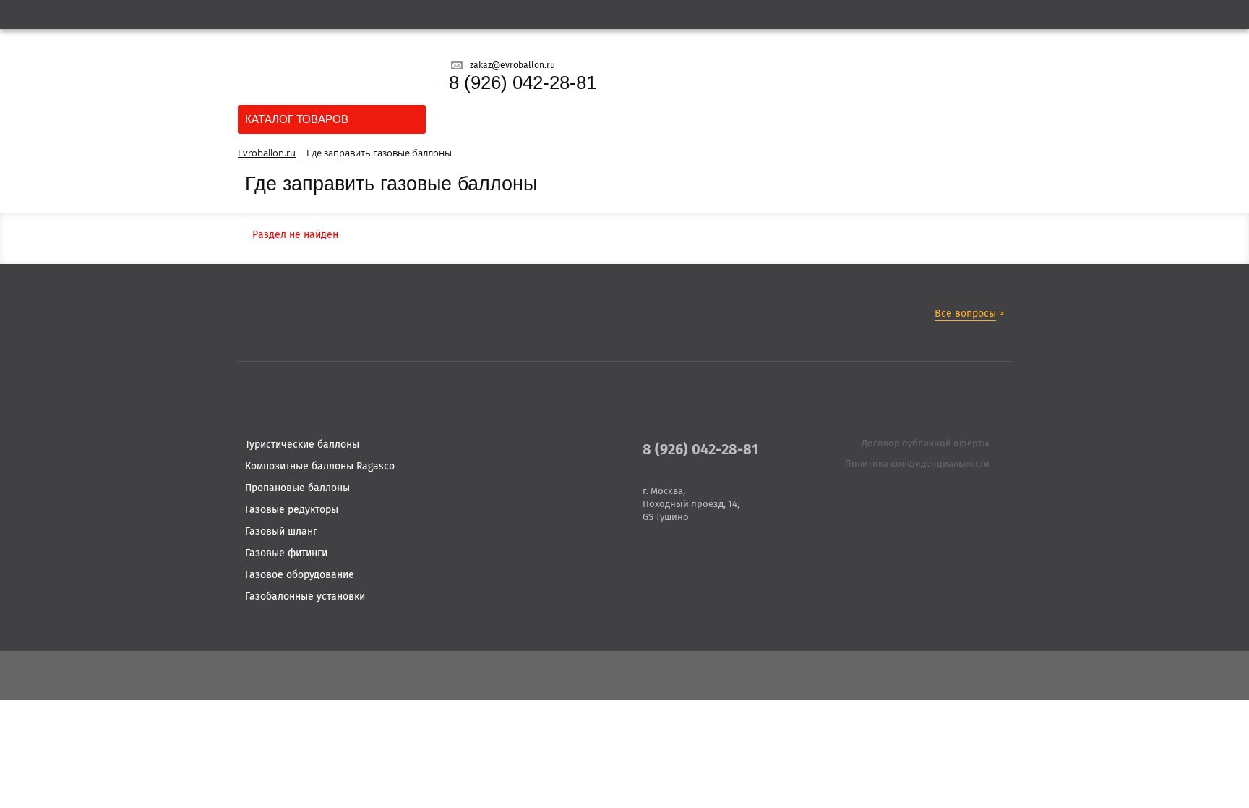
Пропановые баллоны (297, 488)
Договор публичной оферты (926, 443)
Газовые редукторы (291, 510)
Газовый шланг (281, 532)
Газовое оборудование (299, 575)
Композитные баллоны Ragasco (320, 467)
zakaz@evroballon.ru (512, 65)
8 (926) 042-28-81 (522, 82)
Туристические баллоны (302, 445)
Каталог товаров (296, 119)
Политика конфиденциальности (917, 464)
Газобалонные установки (305, 597)
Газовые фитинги (286, 553)
